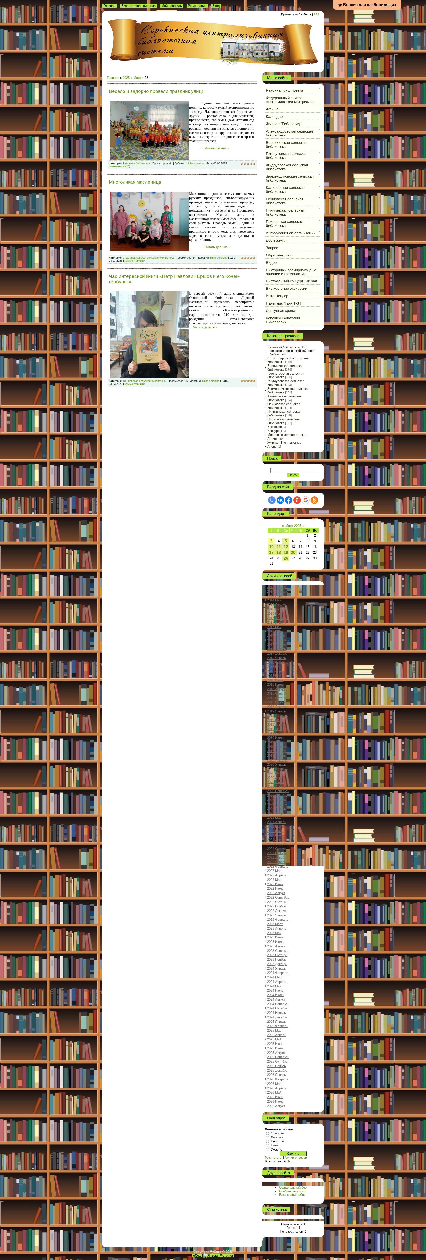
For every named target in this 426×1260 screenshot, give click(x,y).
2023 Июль (275, 942)
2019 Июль (275, 738)
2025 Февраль (277, 1026)
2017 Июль (275, 631)
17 (271, 552)
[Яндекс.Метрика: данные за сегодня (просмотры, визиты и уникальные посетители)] (218, 1256)
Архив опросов (296, 1157)
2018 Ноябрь (276, 702)
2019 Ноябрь (276, 755)
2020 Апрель (276, 778)
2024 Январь (276, 968)
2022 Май (274, 880)
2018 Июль (275, 684)
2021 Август (276, 840)
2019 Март (275, 720)
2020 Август (276, 786)
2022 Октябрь (277, 902)
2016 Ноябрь (276, 613)
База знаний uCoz (292, 1195)
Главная (109, 6)
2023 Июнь (275, 937)
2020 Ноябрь (276, 800)
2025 (126, 78)
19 (286, 552)
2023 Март (275, 924)
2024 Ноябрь (276, 1013)
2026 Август (276, 1106)
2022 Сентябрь (278, 897)
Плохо (275, 1145)
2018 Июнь (275, 680)
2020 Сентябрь (278, 791)
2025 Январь (276, 1021)
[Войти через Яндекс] (297, 500)
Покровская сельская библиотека (283, 421)
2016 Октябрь (277, 609)
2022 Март (275, 871)
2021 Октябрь (277, 849)
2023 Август (276, 946)
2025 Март (275, 1030)
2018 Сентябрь (278, 693)
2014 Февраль (277, 591)
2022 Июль (275, 888)
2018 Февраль (277, 662)
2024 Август (276, 999)
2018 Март (275, 667)
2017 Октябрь (277, 645)
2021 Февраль (277, 813)
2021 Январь (276, 809)
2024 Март (275, 977)
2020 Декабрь (277, 804)
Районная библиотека (136, 163)
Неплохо (277, 1141)
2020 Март (275, 773)
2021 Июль (275, 835)
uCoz (197, 1255)
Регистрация (197, 6)
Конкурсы (274, 431)
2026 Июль (275, 1101)
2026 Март (275, 1084)
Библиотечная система (138, 6)
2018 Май (274, 676)
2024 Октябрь (277, 1008)
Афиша (272, 439)
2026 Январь (276, 1075)
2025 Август (276, 1053)
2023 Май (274, 933)
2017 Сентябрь (278, 640)
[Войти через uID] (272, 500)
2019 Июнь (275, 733)
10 (271, 547)
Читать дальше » (217, 148)
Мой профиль (171, 6)
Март (137, 78)
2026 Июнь (275, 1097)
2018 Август (276, 689)
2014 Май (274, 600)
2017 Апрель (276, 622)
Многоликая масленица (135, 182)
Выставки (274, 427)
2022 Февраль (277, 866)
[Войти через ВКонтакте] (280, 500)
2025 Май (274, 1039)
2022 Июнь (275, 884)
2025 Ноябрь (276, 1066)
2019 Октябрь (277, 751)
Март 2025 (293, 526)
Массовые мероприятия (285, 435)
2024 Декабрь (277, 1017)
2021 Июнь (275, 831)
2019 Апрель (276, 724)
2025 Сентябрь (278, 1057)
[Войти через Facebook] (288, 500)
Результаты (273, 1157)
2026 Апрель (276, 1088)
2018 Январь (276, 658)
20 (293, 552)
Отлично (277, 1133)
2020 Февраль (277, 769)
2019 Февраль (277, 715)
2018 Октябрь (277, 698)
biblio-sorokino (195, 163)
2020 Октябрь (277, 795)
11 (279, 547)
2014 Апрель (276, 596)
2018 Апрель (276, 671)
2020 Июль (275, 782)
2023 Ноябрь (276, 959)
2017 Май (274, 627)
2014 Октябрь (277, 605)
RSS (316, 14)
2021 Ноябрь (276, 853)
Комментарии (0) (119, 166)
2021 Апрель (276, 822)
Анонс (272, 446)
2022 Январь (276, 862)
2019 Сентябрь (278, 747)
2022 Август (276, 893)
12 (286, 547)
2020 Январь (276, 764)
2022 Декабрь (277, 911)
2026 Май (274, 1092)
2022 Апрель (276, 875)
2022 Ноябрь (276, 906)
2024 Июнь (275, 990)
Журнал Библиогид (281, 442)
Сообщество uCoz (292, 1191)
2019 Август (276, 742)
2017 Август (276, 636)
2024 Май (274, 986)
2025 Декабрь (277, 1070)
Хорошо (277, 1137)
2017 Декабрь (277, 653)
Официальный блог (293, 1187)
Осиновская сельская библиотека (144, 380)
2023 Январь (276, 915)
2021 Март (275, 817)
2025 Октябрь (277, 1061)
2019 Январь (276, 711)
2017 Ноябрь (276, 649)
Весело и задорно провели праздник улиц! (156, 91)
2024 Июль (275, 995)
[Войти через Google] (306, 500)
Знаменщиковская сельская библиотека (148, 257)
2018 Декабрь (277, 707)
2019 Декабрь (277, 760)
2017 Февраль (277, 618)
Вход (216, 6)
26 (286, 558)
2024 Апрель (276, 982)
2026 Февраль (277, 1079)
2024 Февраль (277, 973)
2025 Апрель (276, 1035)
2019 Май (274, 729)
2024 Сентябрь (278, 1004)
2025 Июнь (275, 1044)
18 (278, 552)
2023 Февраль (277, 919)
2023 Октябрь (277, 955)
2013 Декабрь (277, 587)
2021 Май (274, 826)
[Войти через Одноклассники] (314, 500)
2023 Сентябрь (278, 951)
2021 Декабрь (277, 857)
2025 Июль (275, 1048)
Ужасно (276, 1149)
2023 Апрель (276, 928)
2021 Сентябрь (278, 844)
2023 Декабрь (277, 964)
